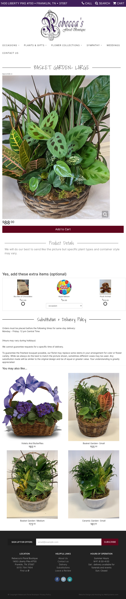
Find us (24, 570)
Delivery (63, 564)
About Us (63, 558)
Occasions (9, 45)
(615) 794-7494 (25, 567)
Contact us (63, 561)
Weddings (113, 45)
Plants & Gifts (34, 45)
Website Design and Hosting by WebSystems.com (98, 594)
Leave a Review (63, 570)
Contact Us (10, 53)
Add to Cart (63, 229)
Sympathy (93, 45)
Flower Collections (65, 45)
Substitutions (63, 567)
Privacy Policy (45, 594)
